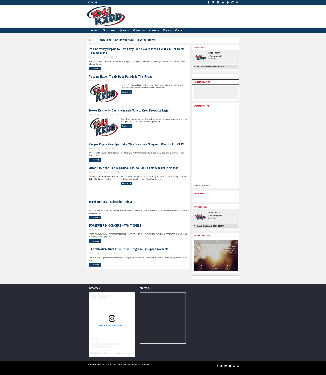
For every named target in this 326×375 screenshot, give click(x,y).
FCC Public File (132, 364)
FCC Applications (143, 364)
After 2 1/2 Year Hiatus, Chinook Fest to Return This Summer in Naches (133, 168)
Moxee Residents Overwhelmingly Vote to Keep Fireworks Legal (129, 110)
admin (99, 57)
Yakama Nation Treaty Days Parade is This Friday (120, 76)
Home (96, 30)
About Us (182, 30)
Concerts (140, 30)
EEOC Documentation (119, 364)
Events (155, 30)
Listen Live (111, 30)
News (168, 30)
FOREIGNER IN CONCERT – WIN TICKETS (115, 225)
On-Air (126, 30)
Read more (94, 68)
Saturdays (214, 55)
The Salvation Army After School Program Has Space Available (128, 249)
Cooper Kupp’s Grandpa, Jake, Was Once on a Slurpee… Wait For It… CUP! (136, 144)
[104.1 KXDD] (106, 16)
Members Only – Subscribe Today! (110, 202)
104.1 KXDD (96, 353)
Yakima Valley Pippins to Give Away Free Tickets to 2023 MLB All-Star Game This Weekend (136, 51)
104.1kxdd (108, 353)
